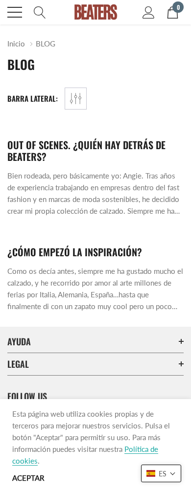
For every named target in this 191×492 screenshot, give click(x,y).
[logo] (95, 12)
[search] (40, 11)
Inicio (16, 43)
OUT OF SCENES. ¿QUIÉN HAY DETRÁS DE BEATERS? (86, 150)
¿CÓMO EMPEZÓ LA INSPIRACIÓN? (74, 252)
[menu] (14, 12)
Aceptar (28, 478)
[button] (161, 473)
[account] (149, 11)
